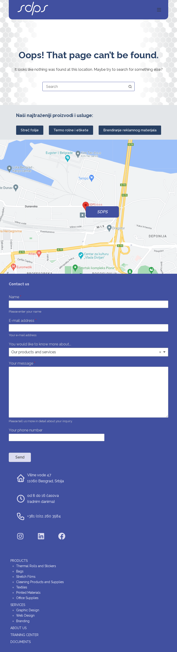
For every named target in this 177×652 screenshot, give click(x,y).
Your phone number (25, 430)
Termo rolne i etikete (70, 130)
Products (19, 561)
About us (18, 628)
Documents (20, 642)
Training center (24, 635)
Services (17, 605)
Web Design (25, 615)
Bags (20, 571)
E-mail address (22, 320)
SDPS (102, 211)
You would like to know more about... (40, 344)
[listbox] (88, 352)
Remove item (160, 352)
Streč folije (30, 130)
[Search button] (130, 86)
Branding (23, 621)
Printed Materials (28, 592)
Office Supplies (27, 598)
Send (19, 457)
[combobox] (84, 86)
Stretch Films (25, 576)
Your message (22, 363)
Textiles (21, 587)
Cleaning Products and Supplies (40, 582)
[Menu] (159, 10)
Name (15, 297)
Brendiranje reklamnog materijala (129, 130)
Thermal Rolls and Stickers (36, 566)
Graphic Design (27, 610)
